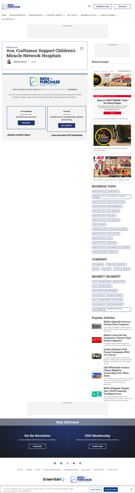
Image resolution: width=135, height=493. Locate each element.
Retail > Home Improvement (102, 286)
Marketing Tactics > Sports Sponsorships (107, 206)
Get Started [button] (66, 125)
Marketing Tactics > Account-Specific (105, 191)
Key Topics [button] (72, 15)
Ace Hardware (98, 264)
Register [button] (122, 6)
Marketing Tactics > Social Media (104, 215)
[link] (55, 463)
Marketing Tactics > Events (102, 238)
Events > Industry (99, 224)
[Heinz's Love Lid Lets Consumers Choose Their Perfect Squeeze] (97, 340)
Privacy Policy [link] (85, 470)
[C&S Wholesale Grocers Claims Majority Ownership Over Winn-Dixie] (97, 375)
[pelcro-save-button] (81, 49)
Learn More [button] (97, 446)
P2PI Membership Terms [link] (71, 470)
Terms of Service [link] (98, 470)
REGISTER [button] (26, 123)
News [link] (4, 15)
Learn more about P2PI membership (66, 135)
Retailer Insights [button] (17, 15)
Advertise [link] (29, 470)
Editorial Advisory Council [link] (52, 470)
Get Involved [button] (8, 19)
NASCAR (95, 269)
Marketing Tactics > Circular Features (106, 234)
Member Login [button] (102, 6)
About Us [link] (20, 470)
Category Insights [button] (55, 15)
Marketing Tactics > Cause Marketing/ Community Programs (109, 196)
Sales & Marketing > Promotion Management (108, 304)
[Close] (131, 489)
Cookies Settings (112, 469)
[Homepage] (11, 6)
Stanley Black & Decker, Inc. (116, 264)
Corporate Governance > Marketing (105, 252)
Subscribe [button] (37, 446)
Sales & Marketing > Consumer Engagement (107, 295)
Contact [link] (37, 470)
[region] (67, 489)
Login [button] (18, 135)
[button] (112, 78)
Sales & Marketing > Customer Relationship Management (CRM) (107, 309)
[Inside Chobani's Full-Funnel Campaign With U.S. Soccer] (97, 356)
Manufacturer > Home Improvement (105, 290)
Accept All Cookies (111, 489)
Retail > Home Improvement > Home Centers (107, 300)
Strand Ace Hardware (122, 269)
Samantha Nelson (20, 62)
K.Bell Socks (106, 269)
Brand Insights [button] (36, 15)
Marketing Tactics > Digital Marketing (106, 211)
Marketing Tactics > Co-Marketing (104, 243)
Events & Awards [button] (108, 15)
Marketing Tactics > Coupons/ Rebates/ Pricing (108, 202)
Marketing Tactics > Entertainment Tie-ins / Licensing (111, 247)
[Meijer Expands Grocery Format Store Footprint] (97, 326)
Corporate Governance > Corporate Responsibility (110, 229)
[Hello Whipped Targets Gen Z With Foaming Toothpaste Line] (97, 394)
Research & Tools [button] (88, 15)
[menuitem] (6, 15)
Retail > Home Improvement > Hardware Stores (108, 281)
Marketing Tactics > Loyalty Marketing (106, 220)
